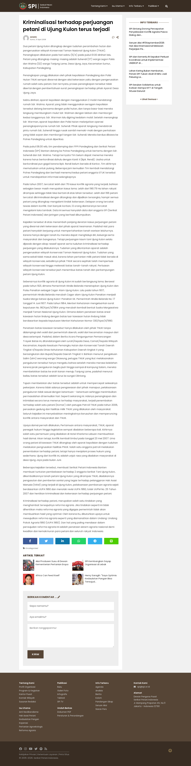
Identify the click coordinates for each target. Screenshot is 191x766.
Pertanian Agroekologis (31, 726)
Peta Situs (64, 754)
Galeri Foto (62, 690)
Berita (98, 694)
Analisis (99, 690)
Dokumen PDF (64, 712)
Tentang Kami (98, 5)
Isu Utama (117, 5)
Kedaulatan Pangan (29, 719)
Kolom (99, 698)
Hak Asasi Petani (27, 715)
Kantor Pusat (25, 694)
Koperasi (23, 723)
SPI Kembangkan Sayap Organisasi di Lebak (98, 563)
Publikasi (153, 5)
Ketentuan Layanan (47, 754)
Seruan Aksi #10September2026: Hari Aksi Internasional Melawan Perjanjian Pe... (147, 46)
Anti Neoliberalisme (28, 712)
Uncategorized (31, 548)
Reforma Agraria (27, 730)
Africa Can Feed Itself (48, 575)
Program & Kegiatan (29, 690)
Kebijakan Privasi (27, 754)
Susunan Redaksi (27, 701)
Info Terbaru (136, 5)
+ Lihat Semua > (149, 99)
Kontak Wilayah (27, 698)
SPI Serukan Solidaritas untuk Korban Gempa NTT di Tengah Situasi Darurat (145, 88)
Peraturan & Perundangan (70, 715)
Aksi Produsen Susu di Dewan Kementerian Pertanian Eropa (52, 563)
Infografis (62, 694)
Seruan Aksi (101, 705)
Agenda (99, 687)
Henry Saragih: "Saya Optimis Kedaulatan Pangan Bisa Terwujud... (101, 578)
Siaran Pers (101, 709)
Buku (59, 687)
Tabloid (61, 698)
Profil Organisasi (27, 687)
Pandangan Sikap (104, 701)
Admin (33, 37)
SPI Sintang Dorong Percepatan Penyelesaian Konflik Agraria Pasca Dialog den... (148, 32)
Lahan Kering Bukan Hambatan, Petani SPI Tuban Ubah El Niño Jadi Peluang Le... (148, 74)
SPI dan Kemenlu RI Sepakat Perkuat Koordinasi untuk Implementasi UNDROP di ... (149, 60)
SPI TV (60, 701)
